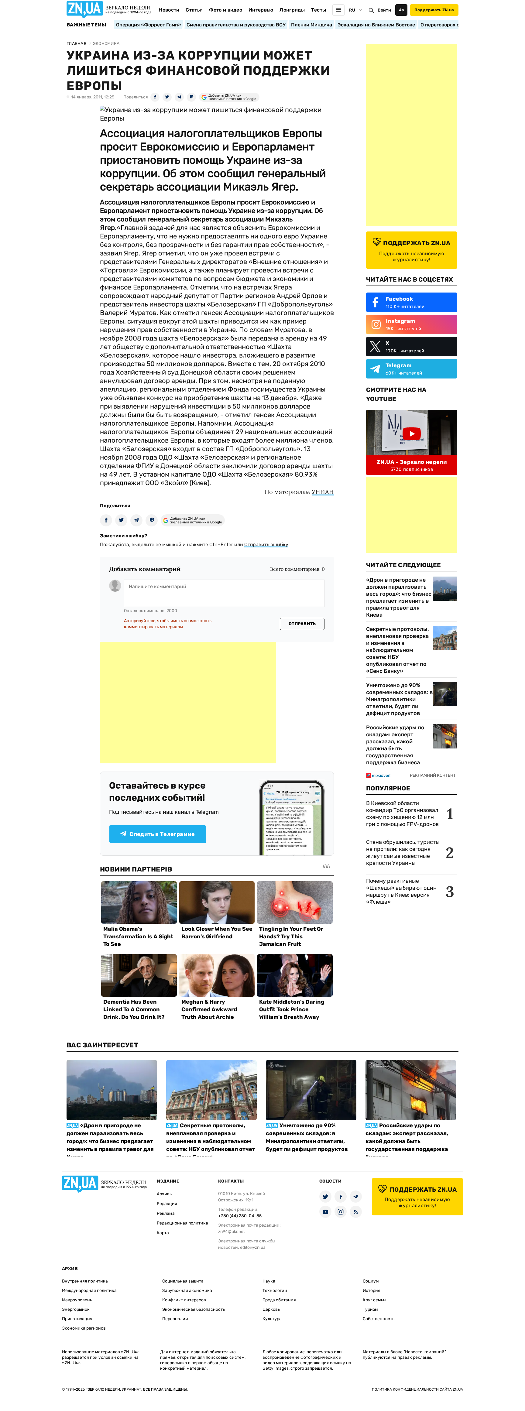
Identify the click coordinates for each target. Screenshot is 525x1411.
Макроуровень (77, 1300)
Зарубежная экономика (187, 1290)
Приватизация (77, 1318)
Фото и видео (225, 10)
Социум (371, 1281)
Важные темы (86, 24)
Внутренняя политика (85, 1281)
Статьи (194, 10)
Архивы (165, 1194)
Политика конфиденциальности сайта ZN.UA (417, 1389)
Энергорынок (76, 1309)
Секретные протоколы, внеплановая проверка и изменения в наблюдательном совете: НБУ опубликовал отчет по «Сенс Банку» (397, 650)
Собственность (378, 1318)
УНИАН (323, 491)
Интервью (261, 10)
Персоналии (175, 1318)
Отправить (302, 623)
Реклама (166, 1213)
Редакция (167, 1203)
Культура (272, 1318)
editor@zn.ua (253, 1247)
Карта (163, 1232)
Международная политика (89, 1290)
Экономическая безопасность (193, 1309)
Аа (401, 10)
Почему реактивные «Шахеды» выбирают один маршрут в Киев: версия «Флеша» (401, 891)
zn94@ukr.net (231, 1231)
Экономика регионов (84, 1328)
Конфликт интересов (184, 1300)
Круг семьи (374, 1300)
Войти (384, 10)
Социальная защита (183, 1281)
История (371, 1290)
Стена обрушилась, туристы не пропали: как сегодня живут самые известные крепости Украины (403, 852)
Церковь (271, 1309)
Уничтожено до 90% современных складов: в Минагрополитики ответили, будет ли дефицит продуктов (399, 699)
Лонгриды (292, 10)
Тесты (318, 10)
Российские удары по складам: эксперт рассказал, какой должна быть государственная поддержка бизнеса (395, 745)
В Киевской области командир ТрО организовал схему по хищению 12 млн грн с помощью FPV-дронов (402, 813)
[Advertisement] (188, 702)
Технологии (274, 1290)
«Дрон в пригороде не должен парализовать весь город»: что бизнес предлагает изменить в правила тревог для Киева (398, 597)
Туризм (370, 1309)
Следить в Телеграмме (162, 834)
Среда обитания (279, 1300)
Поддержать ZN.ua (434, 10)
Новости (169, 10)
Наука (268, 1281)
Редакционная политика (182, 1223)
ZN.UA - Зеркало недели (412, 462)
